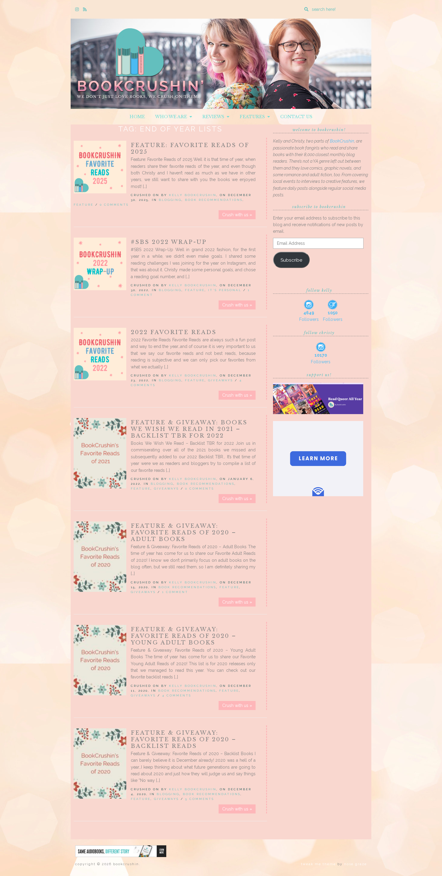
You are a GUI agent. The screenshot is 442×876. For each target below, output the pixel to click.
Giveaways (220, 380)
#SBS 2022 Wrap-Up (169, 242)
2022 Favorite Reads (173, 332)
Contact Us (296, 116)
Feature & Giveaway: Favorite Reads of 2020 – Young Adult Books (183, 636)
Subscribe (291, 260)
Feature (84, 204)
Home (137, 116)
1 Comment (175, 592)
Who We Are (172, 116)
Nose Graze (355, 864)
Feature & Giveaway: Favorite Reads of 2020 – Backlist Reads (183, 739)
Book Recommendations (214, 199)
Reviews (214, 116)
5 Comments (199, 799)
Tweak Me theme (318, 864)
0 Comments (114, 204)
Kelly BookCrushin (192, 195)
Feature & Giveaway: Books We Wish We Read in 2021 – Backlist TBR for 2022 (189, 429)
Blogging (170, 199)
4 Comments (176, 695)
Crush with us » (237, 214)
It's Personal (224, 290)
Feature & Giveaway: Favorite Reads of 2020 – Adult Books (183, 533)
